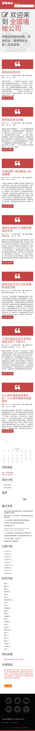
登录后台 (4, 474)
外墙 (6, 624)
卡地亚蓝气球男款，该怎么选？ (13, 538)
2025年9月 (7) (8, 557)
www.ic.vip (11, 728)
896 (9, 179)
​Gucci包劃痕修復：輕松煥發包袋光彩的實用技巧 (17, 533)
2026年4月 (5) (8, 554)
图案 (3, 179)
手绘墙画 (7, 608)
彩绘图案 (27, 177)
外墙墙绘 (7, 621)
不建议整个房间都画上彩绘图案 (16, 173)
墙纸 (31, 234)
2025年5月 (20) (8, 559)
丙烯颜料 (7, 616)
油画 (6, 641)
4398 (9, 77)
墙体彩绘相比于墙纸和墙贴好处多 (16, 229)
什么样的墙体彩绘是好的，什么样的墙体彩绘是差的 (16, 398)
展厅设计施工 (25, 670)
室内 (6, 649)
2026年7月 (17, 449)
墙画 (6, 611)
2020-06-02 (7, 123)
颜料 (6, 619)
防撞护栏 (10, 676)
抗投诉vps (22, 659)
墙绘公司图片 (8, 487)
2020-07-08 (7, 75)
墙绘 (6, 589)
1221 (19, 292)
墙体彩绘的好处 (11, 72)
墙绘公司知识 (17, 75)
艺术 (8, 292)
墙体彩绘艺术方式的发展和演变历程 (16, 286)
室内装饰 (7, 646)
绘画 (6, 635)
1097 (19, 347)
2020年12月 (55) (8, 565)
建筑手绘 (7, 630)
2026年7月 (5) (8, 551)
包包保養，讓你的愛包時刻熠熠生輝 (14, 523)
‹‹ (3, 441)
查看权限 (10, 474)
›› (9, 441)
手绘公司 (21, 728)
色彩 (6, 638)
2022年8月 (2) (8, 562)
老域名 (6, 659)
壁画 (6, 586)
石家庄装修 (17, 678)
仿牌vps (17, 659)
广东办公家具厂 (16, 670)
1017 (9, 406)
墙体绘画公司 (26, 728)
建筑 (6, 632)
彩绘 (3, 77)
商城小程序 (10, 678)
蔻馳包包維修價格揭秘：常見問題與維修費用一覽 (18, 535)
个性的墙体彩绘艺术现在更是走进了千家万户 (16, 340)
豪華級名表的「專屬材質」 (11, 541)
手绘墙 (7, 643)
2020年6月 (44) (8, 573)
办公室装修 (17, 676)
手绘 (6, 605)
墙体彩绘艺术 (28, 290)
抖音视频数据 (12, 672)
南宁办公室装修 (24, 676)
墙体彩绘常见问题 (12, 119)
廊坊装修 (21, 674)
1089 (14, 236)
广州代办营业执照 (13, 674)
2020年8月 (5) (8, 568)
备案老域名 (11, 659)
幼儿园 (7, 627)
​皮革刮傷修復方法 (9, 525)
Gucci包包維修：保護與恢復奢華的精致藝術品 (17, 520)
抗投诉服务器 (28, 674)
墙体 (31, 75)
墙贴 (3, 236)
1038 (9, 125)
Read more (7, 98)
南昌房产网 (28, 672)
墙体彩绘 (27, 75)
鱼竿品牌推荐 (8, 670)
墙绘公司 (16, 728)
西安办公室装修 (20, 672)
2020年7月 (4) (8, 570)
